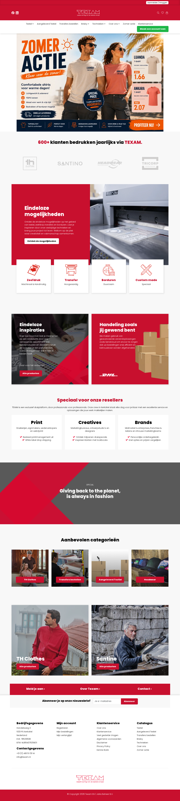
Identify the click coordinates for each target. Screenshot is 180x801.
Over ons (101, 728)
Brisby (140, 739)
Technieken (142, 742)
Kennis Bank (103, 750)
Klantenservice (145, 23)
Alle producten (30, 373)
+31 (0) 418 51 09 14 (26, 753)
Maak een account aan (153, 28)
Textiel (140, 728)
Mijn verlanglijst (64, 735)
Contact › (145, 689)
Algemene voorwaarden (109, 739)
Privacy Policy (103, 746)
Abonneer (129, 701)
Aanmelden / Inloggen (157, 2)
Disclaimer (102, 742)
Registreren (62, 728)
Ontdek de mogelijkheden (41, 241)
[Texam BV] (88, 12)
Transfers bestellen (68, 23)
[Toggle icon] (158, 13)
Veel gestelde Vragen (107, 735)
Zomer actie (129, 23)
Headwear (150, 579)
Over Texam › (90, 689)
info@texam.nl (24, 757)
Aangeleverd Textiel (46, 23)
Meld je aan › (35, 689)
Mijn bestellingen (65, 731)
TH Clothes (30, 579)
